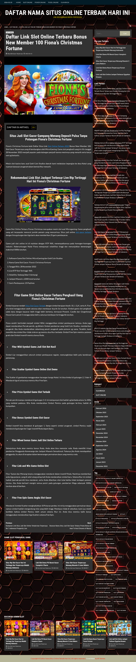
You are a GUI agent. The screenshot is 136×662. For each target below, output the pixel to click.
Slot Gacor (115, 190)
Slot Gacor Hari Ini (123, 259)
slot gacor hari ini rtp (103, 588)
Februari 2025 (101, 425)
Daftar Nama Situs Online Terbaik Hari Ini (67, 12)
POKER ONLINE (40, 2)
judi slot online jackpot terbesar (107, 505)
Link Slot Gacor (111, 328)
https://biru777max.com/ (116, 299)
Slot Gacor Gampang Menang (114, 101)
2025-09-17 (85, 568)
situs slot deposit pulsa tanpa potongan (109, 557)
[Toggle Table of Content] (32, 127)
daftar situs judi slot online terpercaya (109, 483)
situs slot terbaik (122, 570)
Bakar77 (97, 370)
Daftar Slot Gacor (116, 143)
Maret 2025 (100, 421)
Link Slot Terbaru (101, 509)
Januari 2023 (101, 462)
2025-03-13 (113, 646)
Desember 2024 (102, 433)
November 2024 (102, 437)
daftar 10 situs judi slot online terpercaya (109, 478)
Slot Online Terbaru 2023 (58, 146)
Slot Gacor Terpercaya (105, 232)
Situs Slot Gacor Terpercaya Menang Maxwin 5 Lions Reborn (112, 62)
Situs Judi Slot (117, 88)
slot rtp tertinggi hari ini (104, 606)
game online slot (101, 492)
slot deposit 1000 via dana (104, 579)
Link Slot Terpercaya (110, 130)
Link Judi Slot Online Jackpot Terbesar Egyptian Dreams (113, 75)
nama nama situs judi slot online (106, 514)
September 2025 (102, 416)
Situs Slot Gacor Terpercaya (15, 53)
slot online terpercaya (103, 601)
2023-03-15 (28, 53)
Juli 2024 (99, 454)
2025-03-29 (87, 646)
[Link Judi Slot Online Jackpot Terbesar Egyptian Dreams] (120, 628)
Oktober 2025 (101, 412)
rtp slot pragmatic (102, 518)
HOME (18, 2)
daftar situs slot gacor (103, 487)
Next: (70, 525)
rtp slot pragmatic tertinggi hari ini (107, 523)
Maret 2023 (100, 458)
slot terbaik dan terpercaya (105, 610)
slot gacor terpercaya (103, 592)
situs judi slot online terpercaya (106, 548)
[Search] (130, 26)
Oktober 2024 (101, 441)
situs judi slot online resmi (104, 539)
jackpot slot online (102, 500)
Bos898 (97, 271)
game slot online (115, 492)
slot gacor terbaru (83, 232)
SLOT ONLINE (27, 2)
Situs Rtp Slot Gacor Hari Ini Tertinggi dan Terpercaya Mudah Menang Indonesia (17, 565)
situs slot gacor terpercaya (105, 570)
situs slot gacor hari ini (103, 561)
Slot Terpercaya (106, 116)
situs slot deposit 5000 (103, 552)
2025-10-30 (55, 568)
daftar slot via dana (121, 487)
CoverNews (90, 658)
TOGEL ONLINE (53, 2)
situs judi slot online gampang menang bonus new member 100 (112, 533)
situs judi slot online (119, 527)
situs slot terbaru (102, 574)
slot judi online (119, 592)
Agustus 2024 (101, 450)
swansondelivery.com (116, 205)
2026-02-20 (25, 570)
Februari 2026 (101, 408)
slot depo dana (116, 574)
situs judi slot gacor (102, 527)
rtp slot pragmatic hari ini (119, 518)
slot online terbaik (117, 597)
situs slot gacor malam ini (104, 565)
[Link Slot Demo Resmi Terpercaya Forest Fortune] (94, 628)
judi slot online (117, 500)
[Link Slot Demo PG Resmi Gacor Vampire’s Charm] (48, 550)
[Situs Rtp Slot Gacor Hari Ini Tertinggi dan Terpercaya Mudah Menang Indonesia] (18, 550)
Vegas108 (97, 217)
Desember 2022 (102, 466)
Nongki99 (97, 284)
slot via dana (121, 610)
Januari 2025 (101, 429)
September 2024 (102, 445)
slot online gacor (102, 597)
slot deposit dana (121, 579)
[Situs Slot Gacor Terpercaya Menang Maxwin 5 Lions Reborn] (78, 550)
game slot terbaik (121, 496)
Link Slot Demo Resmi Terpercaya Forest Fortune (110, 69)
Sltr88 (96, 358)
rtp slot (122, 514)
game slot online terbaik (104, 496)
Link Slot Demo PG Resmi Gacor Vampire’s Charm (111, 55)
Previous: (27, 525)
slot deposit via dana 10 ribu (105, 583)
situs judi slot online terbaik (105, 543)
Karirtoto (97, 160)
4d (110, 313)
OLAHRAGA (65, 2)
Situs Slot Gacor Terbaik (35, 305)
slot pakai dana (119, 601)
